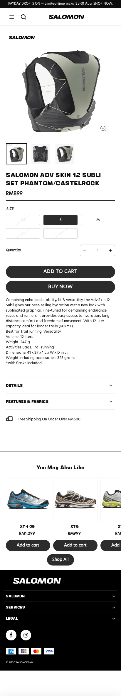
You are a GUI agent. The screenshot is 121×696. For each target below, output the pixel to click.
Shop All (60, 560)
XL (60, 233)
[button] (12, 17)
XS (23, 220)
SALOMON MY (24, 662)
